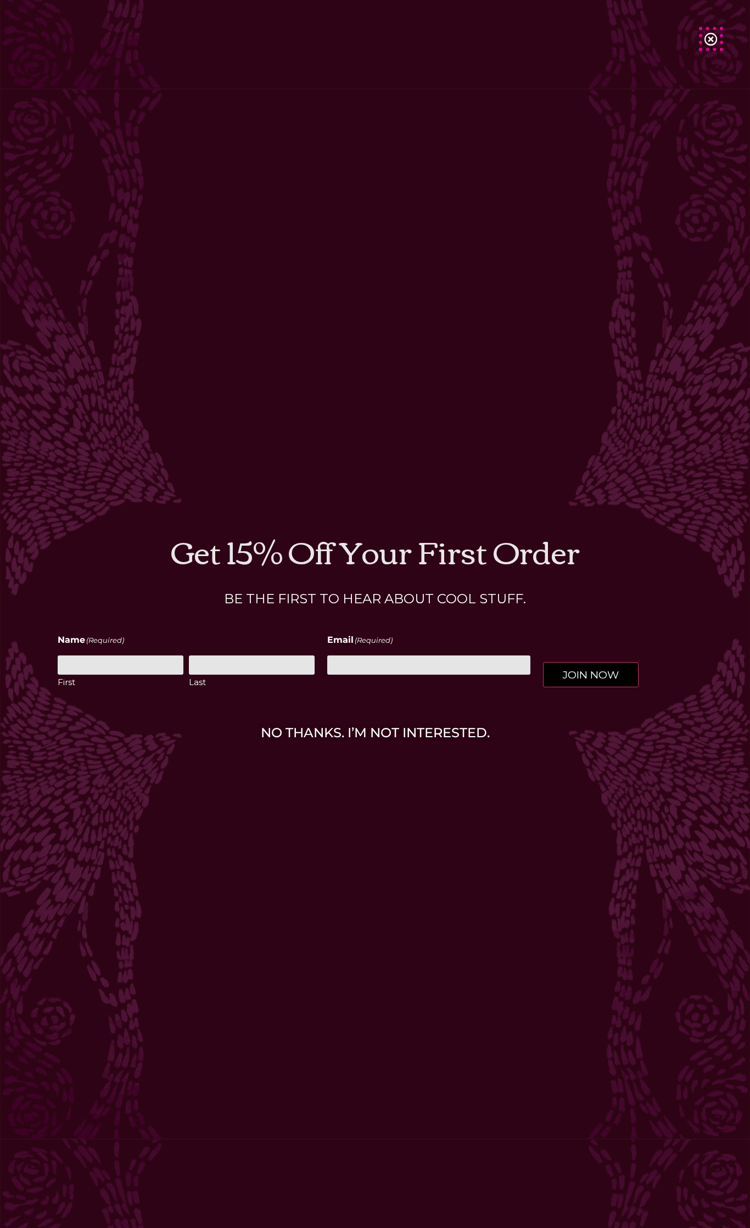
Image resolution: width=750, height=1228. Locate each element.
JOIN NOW (591, 674)
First (66, 682)
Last (197, 682)
